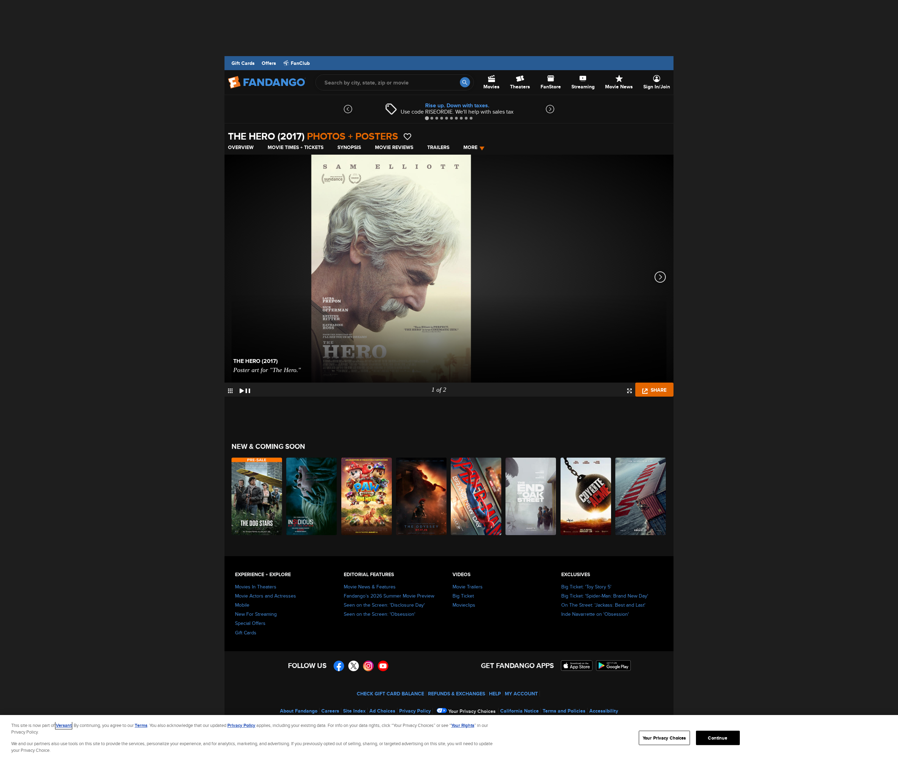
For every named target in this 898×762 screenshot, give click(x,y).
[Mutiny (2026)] (640, 496)
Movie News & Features (370, 586)
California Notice (519, 710)
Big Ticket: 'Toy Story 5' (586, 586)
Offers (269, 63)
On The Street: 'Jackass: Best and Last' (603, 604)
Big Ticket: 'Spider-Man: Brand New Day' (604, 595)
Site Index (354, 710)
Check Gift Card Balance (390, 693)
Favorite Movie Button (407, 136)
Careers (330, 710)
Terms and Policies (564, 710)
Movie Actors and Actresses (265, 595)
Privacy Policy (415, 710)
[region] (449, 738)
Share (657, 389)
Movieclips (464, 604)
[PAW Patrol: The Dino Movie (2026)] (367, 496)
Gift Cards (243, 63)
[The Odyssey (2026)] (421, 496)
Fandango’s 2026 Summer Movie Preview (389, 595)
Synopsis (349, 147)
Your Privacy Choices (472, 711)
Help (495, 693)
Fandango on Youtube (383, 666)
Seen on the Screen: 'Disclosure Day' (384, 604)
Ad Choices (382, 710)
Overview (241, 147)
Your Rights (462, 725)
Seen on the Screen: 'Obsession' (379, 614)
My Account (521, 693)
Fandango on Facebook (339, 666)
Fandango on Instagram (368, 666)
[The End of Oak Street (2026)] (531, 496)
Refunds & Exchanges (456, 693)
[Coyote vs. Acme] (586, 496)
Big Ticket (463, 595)
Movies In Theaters (255, 586)
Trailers (438, 147)
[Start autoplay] (245, 390)
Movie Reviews (394, 147)
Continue (717, 738)
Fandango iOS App (576, 665)
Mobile (242, 604)
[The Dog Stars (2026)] (257, 496)
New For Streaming (256, 614)
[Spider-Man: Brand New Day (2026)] (476, 496)
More (470, 147)
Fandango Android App (613, 665)
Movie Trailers (468, 586)
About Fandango (298, 710)
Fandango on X (353, 666)
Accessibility (603, 710)
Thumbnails (230, 391)
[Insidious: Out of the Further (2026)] (311, 496)
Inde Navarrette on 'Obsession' (595, 614)
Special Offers (250, 623)
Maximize (629, 391)
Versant (64, 725)
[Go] (465, 82)
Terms (141, 725)
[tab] (427, 118)
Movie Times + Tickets (295, 147)
